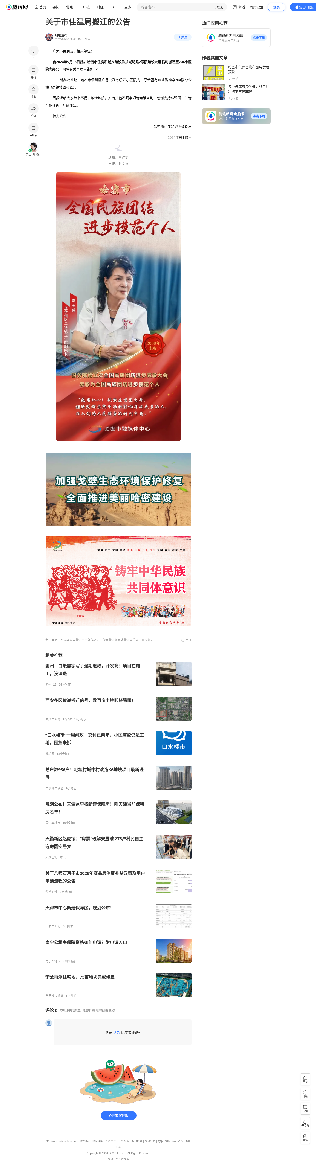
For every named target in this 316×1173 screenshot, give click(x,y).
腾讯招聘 (137, 1141)
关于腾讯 (51, 1141)
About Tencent (68, 1141)
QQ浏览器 (164, 1141)
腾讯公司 (113, 1159)
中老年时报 (52, 926)
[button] (259, 37)
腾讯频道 (177, 1141)
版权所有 (124, 1159)
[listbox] (118, 825)
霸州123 (51, 684)
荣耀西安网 (52, 719)
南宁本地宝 (52, 961)
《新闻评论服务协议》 (103, 1010)
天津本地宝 (52, 822)
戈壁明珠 (51, 891)
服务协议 (84, 1141)
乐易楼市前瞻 (54, 995)
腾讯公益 (150, 1141)
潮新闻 (49, 753)
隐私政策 (97, 1141)
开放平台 (111, 1141)
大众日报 (51, 857)
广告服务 (124, 1141)
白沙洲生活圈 (54, 788)
